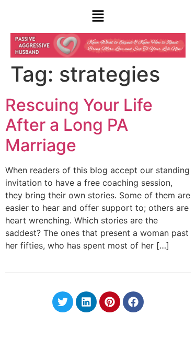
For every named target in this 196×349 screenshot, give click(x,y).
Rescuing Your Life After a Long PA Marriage (79, 125)
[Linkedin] (86, 301)
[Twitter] (62, 301)
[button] (97, 16)
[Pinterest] (109, 301)
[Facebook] (133, 301)
